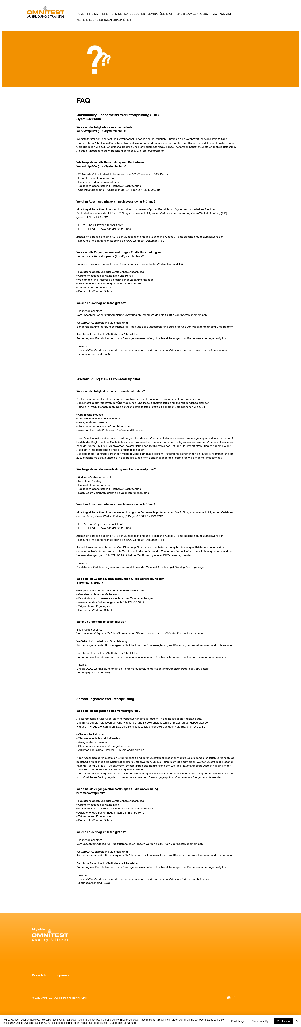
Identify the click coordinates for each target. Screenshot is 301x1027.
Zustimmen (283, 1021)
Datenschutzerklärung (123, 1022)
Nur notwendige (260, 1021)
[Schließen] (297, 1021)
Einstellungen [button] (238, 1021)
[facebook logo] (234, 997)
